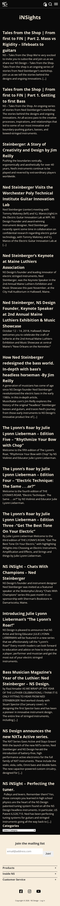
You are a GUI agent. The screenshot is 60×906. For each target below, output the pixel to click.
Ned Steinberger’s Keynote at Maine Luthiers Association (28, 261)
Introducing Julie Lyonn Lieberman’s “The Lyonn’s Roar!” (27, 619)
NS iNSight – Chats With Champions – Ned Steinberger (25, 572)
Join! (48, 853)
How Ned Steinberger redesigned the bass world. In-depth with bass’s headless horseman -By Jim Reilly (28, 369)
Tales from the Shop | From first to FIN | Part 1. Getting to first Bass (29, 95)
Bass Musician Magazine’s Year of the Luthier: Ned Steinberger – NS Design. (27, 677)
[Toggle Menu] (56, 4)
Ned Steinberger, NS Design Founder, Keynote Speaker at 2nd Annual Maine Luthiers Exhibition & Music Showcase (29, 314)
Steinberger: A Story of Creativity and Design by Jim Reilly (30, 149)
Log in (42, 900)
